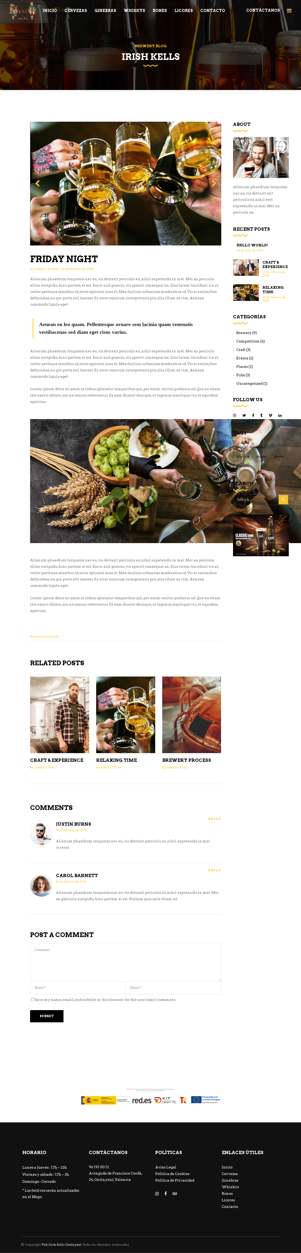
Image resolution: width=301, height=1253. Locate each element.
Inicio (227, 1167)
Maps (37, 1197)
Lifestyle (52, 636)
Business (37, 636)
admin (40, 269)
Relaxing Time (116, 760)
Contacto (230, 1207)
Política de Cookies (172, 1174)
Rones (227, 1193)
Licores (228, 1200)
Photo (279, 456)
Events (53, 269)
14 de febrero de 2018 (77, 269)
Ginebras (230, 1180)
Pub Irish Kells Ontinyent (61, 1244)
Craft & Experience (56, 760)
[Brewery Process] (191, 715)
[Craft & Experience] (59, 715)
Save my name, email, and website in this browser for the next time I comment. (105, 1000)
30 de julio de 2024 (250, 250)
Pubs (51, 767)
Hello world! (252, 245)
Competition (248, 341)
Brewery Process (186, 760)
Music (262, 456)
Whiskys (230, 1187)
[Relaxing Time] (125, 715)
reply (214, 818)
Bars (239, 447)
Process (242, 466)
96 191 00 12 (99, 1167)
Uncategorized (249, 383)
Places (242, 367)
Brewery (244, 333)
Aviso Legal (165, 1167)
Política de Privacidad (174, 1180)
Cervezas (230, 1174)
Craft (241, 350)
